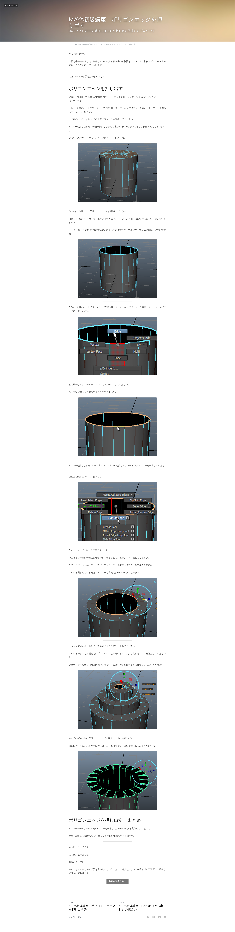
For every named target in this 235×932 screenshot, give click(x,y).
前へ (72, 902)
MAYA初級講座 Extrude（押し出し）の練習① (141, 907)
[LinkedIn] (159, 917)
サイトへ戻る (12, 5)
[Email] (165, 917)
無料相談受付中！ (117, 881)
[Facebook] (148, 917)
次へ (120, 902)
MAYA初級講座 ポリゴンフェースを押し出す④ (92, 907)
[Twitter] (154, 917)
